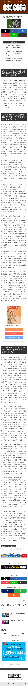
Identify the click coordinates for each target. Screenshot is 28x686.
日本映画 (14, 546)
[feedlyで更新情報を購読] (20, 591)
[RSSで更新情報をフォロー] (14, 595)
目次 (11, 42)
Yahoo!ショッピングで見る (14, 337)
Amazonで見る (14, 329)
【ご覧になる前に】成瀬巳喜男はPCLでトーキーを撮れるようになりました (14, 53)
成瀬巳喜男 (14, 549)
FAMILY (4, 549)
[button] (25, 348)
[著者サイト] (7, 591)
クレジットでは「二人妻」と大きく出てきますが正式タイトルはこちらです (14, 47)
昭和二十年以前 (6, 546)
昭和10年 (22, 549)
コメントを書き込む (14, 635)
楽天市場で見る (14, 333)
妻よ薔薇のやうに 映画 (11, 325)
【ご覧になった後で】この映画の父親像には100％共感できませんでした (14, 60)
